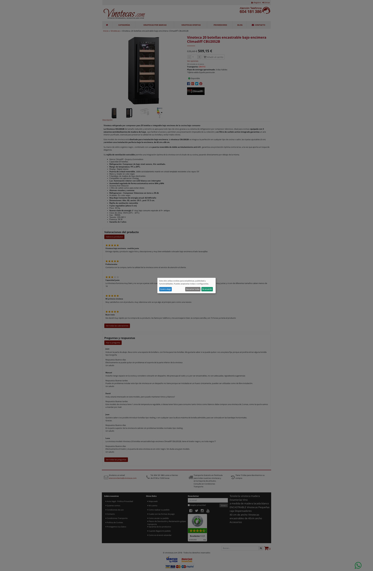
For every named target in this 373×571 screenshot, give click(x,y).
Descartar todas (193, 289)
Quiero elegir (165, 289)
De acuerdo (207, 289)
